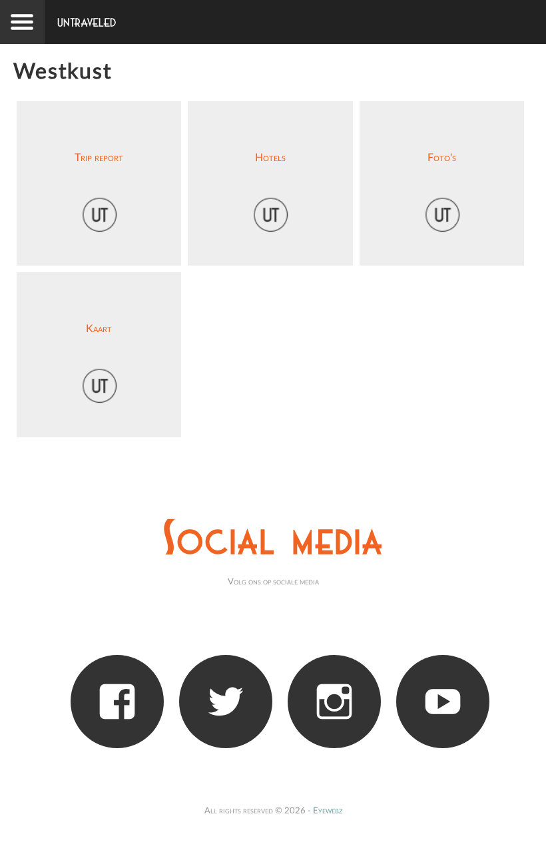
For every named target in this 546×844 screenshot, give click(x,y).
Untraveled (87, 23)
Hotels (270, 157)
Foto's (441, 157)
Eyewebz (327, 811)
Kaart (99, 328)
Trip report (99, 157)
